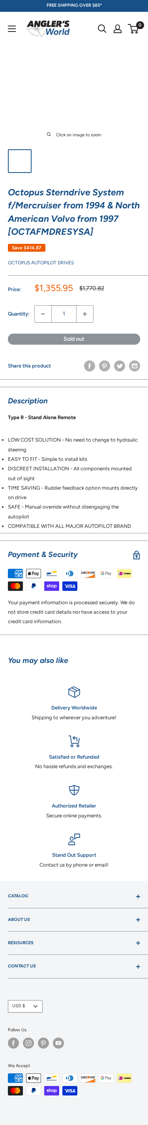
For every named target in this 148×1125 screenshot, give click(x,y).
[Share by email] (134, 365)
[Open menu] (12, 29)
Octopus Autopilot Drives (41, 262)
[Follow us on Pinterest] (43, 1043)
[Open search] (102, 28)
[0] (134, 28)
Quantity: (19, 314)
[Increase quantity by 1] (85, 314)
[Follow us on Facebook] (13, 1043)
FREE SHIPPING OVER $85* (74, 5)
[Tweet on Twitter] (119, 365)
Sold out (74, 339)
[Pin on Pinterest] (104, 365)
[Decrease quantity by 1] (43, 314)
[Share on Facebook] (89, 365)
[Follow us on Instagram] (28, 1043)
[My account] (118, 28)
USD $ (18, 1005)
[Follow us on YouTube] (58, 1043)
